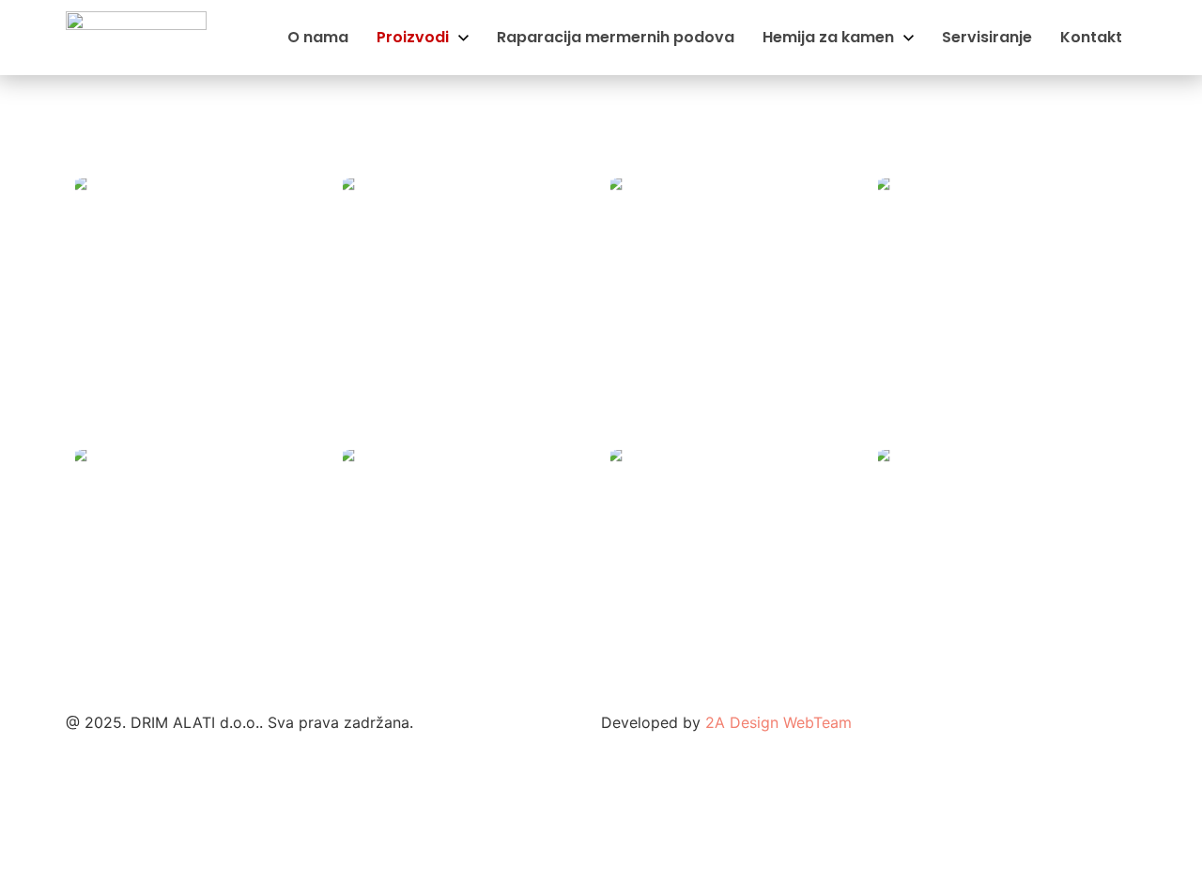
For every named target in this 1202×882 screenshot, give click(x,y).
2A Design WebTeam (778, 722)
